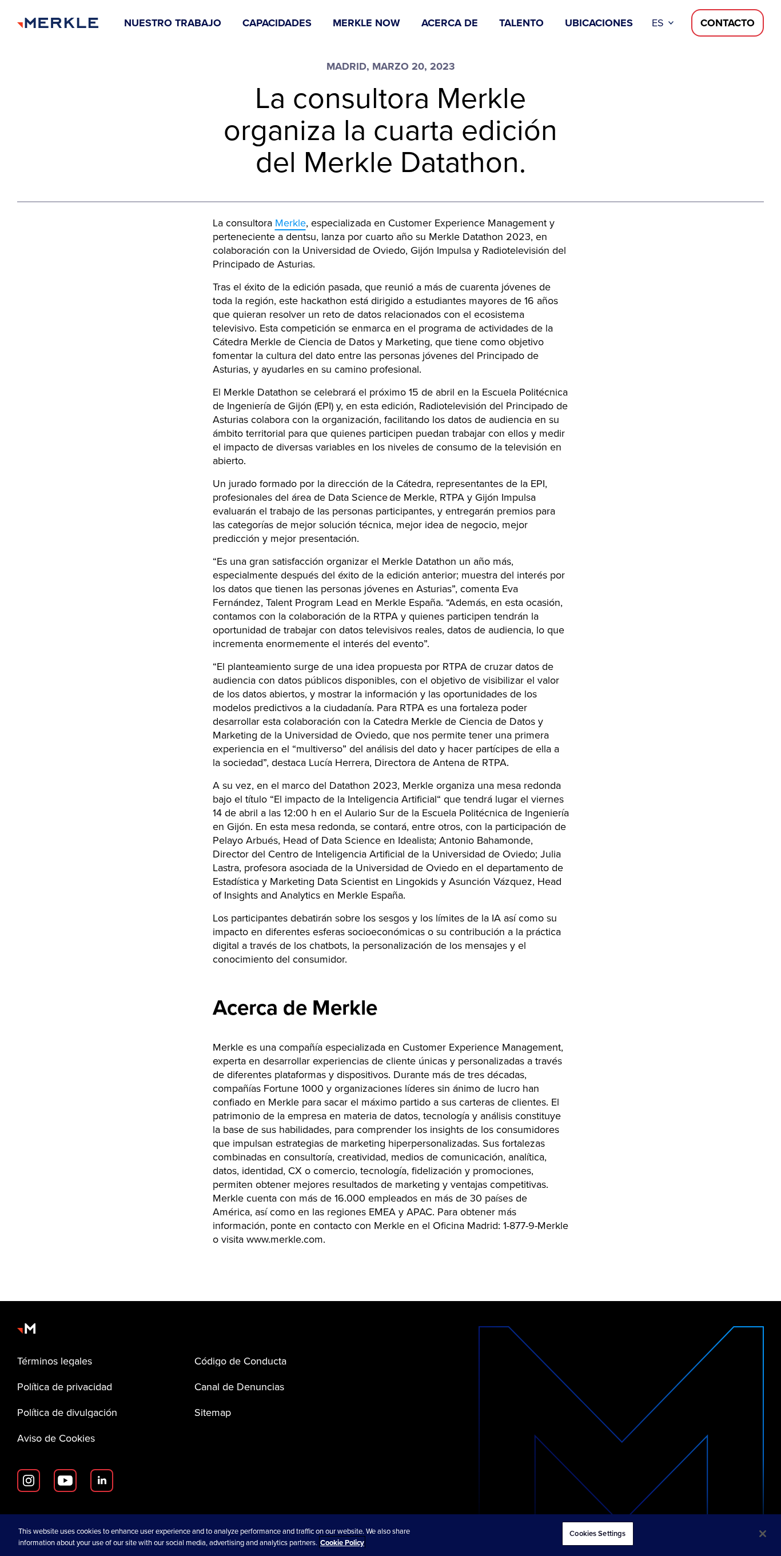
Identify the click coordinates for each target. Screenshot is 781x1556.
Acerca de (449, 23)
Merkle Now (366, 23)
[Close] (762, 1533)
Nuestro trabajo (172, 23)
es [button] (658, 22)
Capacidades (277, 23)
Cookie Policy (342, 1542)
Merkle (290, 223)
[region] (390, 1535)
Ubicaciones (599, 23)
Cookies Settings (597, 1533)
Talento (521, 23)
